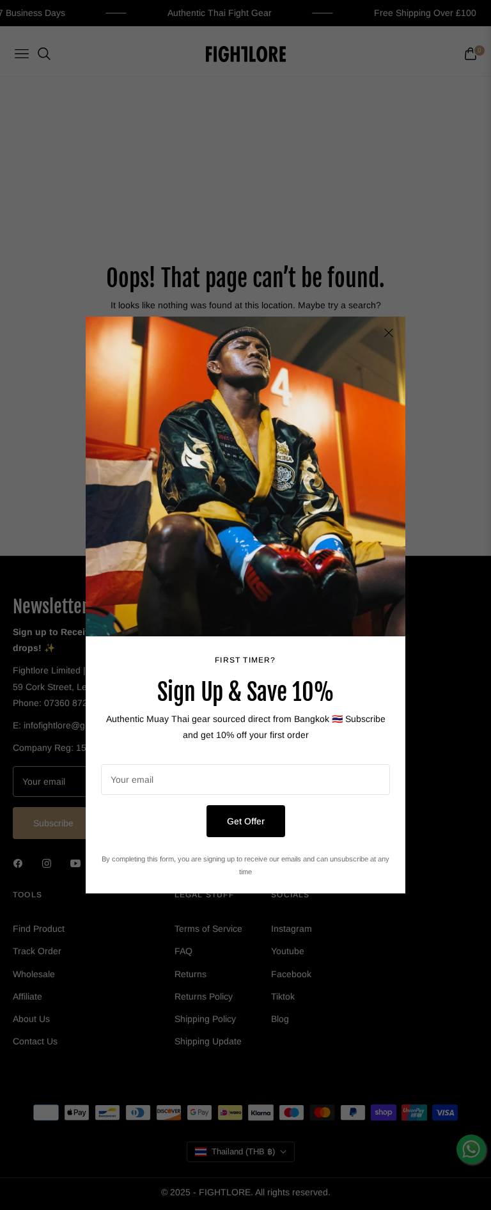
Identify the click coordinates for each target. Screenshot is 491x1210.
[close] (388, 333)
